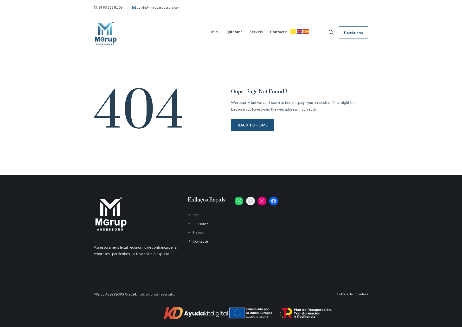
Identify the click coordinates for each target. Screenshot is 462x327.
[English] (300, 26)
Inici (214, 31)
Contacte (278, 31)
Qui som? (233, 31)
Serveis (256, 31)
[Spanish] (306, 26)
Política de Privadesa (352, 294)
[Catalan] (293, 26)
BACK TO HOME (253, 125)
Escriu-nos (353, 32)
